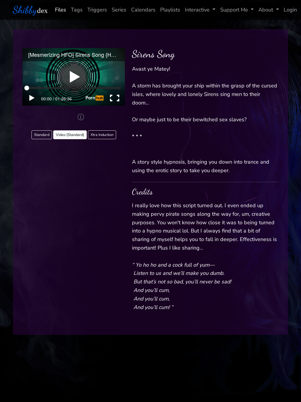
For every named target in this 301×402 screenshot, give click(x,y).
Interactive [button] (197, 9)
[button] (80, 117)
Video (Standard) (70, 134)
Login (290, 9)
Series (119, 9)
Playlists (170, 9)
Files (60, 9)
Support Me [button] (234, 9)
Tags (77, 9)
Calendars (143, 9)
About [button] (265, 9)
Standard (41, 134)
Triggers (97, 9)
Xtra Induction (102, 134)
